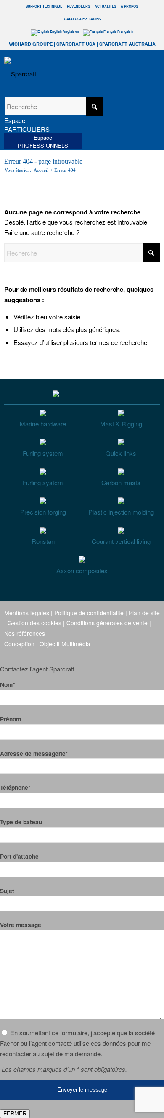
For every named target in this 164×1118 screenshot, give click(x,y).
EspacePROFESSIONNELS (43, 141)
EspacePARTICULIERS (27, 124)
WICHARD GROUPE (31, 44)
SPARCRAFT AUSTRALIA (127, 44)
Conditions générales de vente (107, 623)
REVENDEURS (78, 6)
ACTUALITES (105, 6)
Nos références (24, 633)
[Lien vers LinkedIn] (153, 653)
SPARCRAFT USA (75, 44)
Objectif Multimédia (65, 644)
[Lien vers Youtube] (128, 653)
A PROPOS (129, 6)
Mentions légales (26, 613)
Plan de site (144, 613)
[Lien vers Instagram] (115, 653)
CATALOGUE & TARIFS (82, 18)
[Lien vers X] (141, 653)
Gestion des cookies (34, 623)
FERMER (14, 1113)
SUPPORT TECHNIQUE (44, 6)
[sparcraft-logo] (66, 74)
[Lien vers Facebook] (103, 653)
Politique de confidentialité (89, 613)
